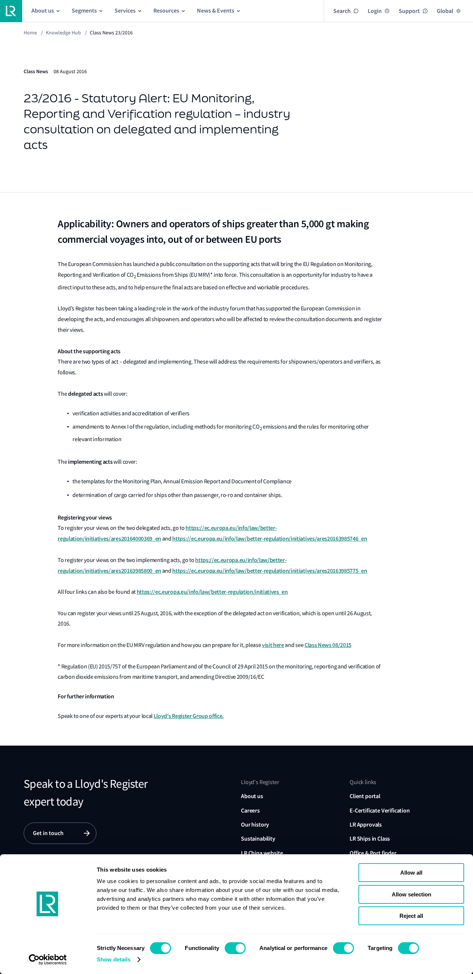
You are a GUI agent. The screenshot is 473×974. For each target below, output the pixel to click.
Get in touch (48, 833)
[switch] (235, 948)
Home (30, 32)
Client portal (365, 796)
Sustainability (258, 838)
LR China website (262, 853)
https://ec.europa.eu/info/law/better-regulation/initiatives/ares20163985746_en (269, 538)
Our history (255, 824)
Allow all (411, 872)
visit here (273, 645)
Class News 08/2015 (327, 645)
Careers (250, 810)
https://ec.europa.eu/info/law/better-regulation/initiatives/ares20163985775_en (269, 571)
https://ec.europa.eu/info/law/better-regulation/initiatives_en (212, 592)
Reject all (411, 916)
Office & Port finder (373, 853)
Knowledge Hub (63, 32)
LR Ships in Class (370, 838)
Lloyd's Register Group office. (189, 716)
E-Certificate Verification (380, 810)
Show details (113, 959)
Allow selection (411, 894)
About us (252, 796)
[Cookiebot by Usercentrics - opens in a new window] (48, 959)
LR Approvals (366, 824)
